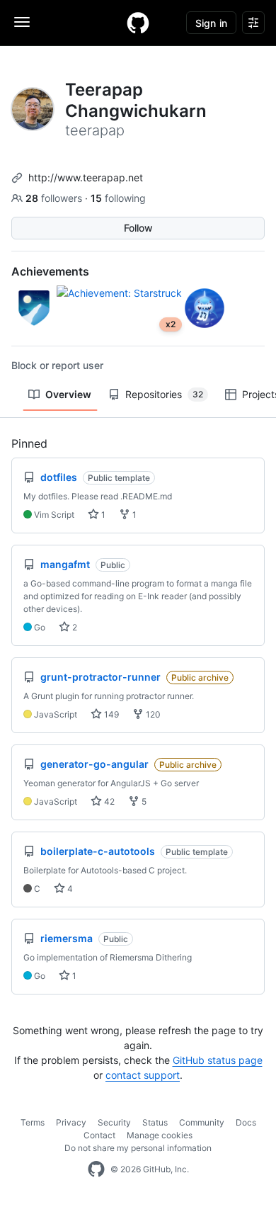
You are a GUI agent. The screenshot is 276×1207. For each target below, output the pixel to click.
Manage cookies (159, 1135)
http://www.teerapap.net (85, 177)
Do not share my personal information (138, 1148)
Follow (138, 228)
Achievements (50, 271)
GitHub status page (218, 1060)
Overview (68, 394)
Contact (99, 1135)
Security (114, 1122)
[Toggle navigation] (22, 22)
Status (155, 1122)
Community (201, 1122)
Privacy (71, 1122)
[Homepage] (138, 22)
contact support (142, 1075)
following (118, 198)
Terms (33, 1122)
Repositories (164, 394)
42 (108, 801)
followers (55, 198)
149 (110, 714)
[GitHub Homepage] (96, 1169)
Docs (246, 1122)
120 (152, 714)
